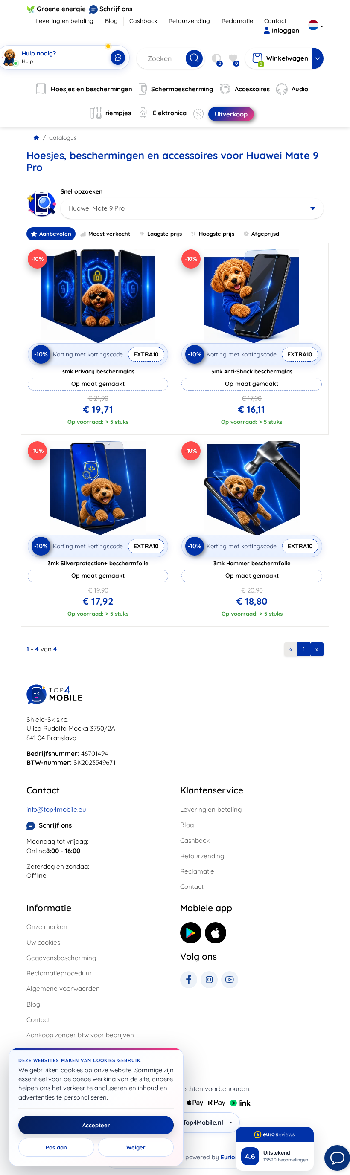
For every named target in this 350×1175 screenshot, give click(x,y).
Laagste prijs (164, 233)
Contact (275, 21)
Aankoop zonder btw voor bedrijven (80, 1035)
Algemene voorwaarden (63, 988)
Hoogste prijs (216, 233)
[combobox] (192, 208)
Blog (111, 21)
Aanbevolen (55, 233)
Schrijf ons (115, 9)
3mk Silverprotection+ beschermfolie (98, 563)
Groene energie (61, 9)
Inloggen (285, 30)
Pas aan (56, 1147)
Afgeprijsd (265, 233)
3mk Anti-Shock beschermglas (251, 371)
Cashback (143, 21)
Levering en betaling (64, 21)
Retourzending (189, 21)
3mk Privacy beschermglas (98, 371)
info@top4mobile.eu (56, 809)
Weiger (136, 1147)
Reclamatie (237, 21)
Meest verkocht (109, 233)
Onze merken (46, 927)
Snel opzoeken (81, 191)
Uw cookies (43, 942)
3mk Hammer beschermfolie (252, 563)
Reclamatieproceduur (59, 973)
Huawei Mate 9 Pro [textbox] (96, 208)
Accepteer (96, 1125)
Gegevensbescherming (61, 958)
